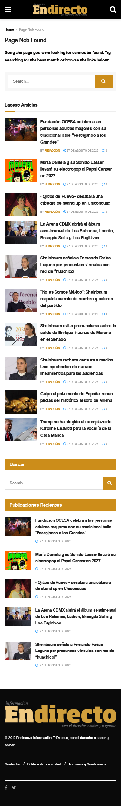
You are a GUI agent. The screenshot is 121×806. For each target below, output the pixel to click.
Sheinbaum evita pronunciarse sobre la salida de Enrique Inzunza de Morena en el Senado (78, 332)
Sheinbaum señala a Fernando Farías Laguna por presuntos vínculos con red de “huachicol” (75, 264)
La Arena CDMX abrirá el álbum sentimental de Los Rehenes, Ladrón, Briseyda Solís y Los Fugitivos (77, 230)
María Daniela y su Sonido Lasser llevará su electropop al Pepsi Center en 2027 (76, 169)
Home (9, 29)
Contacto (12, 764)
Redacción (52, 151)
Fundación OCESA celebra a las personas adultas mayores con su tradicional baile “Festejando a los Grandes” (73, 527)
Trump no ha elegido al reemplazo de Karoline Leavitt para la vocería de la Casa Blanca (76, 428)
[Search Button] (104, 81)
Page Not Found (31, 29)
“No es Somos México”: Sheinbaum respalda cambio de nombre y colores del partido (76, 298)
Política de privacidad (44, 764)
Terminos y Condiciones (87, 764)
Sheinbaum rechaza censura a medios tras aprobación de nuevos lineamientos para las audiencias (76, 366)
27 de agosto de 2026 (82, 151)
